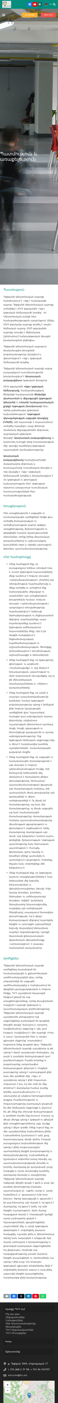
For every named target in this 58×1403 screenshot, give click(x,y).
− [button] (8, 1390)
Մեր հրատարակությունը (21, 1323)
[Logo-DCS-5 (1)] (6, 4)
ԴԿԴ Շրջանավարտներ (19, 1329)
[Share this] (14, 1296)
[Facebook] (29, 4)
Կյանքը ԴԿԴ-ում (15, 1309)
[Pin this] (35, 1296)
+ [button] (8, 1385)
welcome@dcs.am (17, 1375)
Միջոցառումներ (15, 1317)
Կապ (8, 1341)
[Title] (39, 4)
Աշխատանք (12, 1351)
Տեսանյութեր (13, 1326)
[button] (48, 4)
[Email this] (6, 1296)
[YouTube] (35, 4)
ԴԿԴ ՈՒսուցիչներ (16, 1333)
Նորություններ (14, 1320)
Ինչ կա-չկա (13, 1314)
